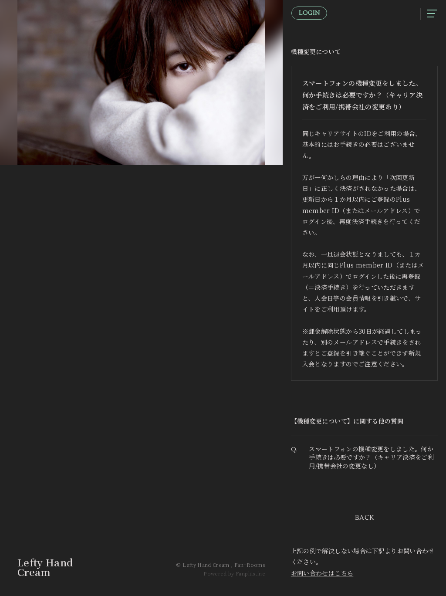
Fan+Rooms (249, 564)
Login (309, 13)
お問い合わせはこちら (322, 573)
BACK (364, 518)
